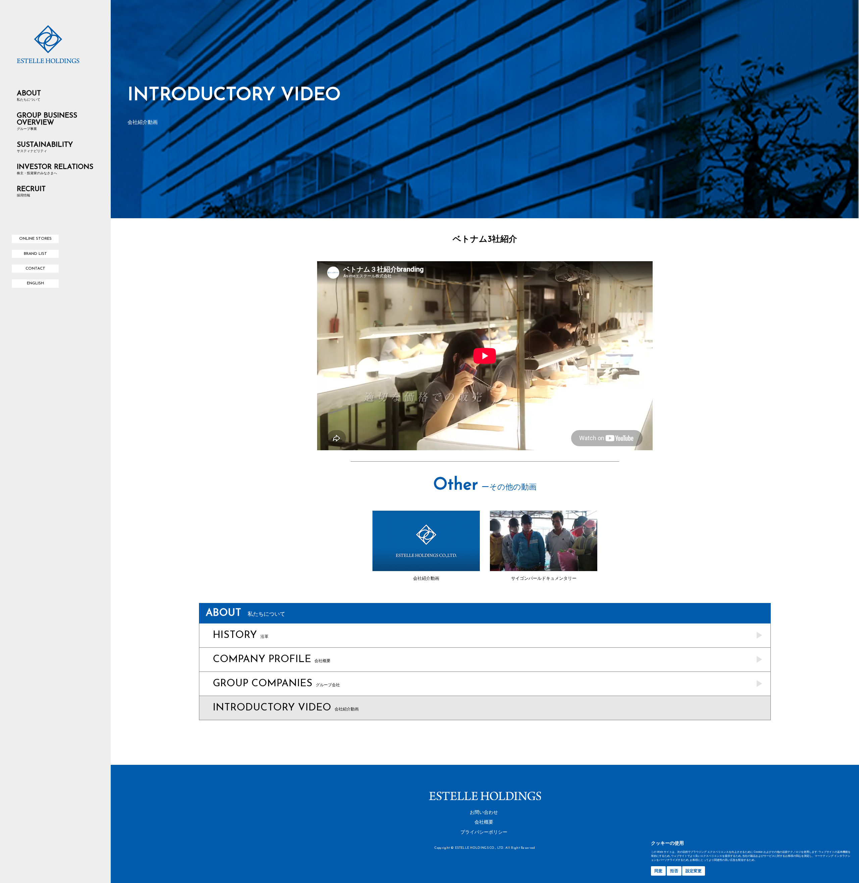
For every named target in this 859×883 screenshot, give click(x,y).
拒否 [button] (674, 870)
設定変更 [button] (694, 870)
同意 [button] (658, 870)
